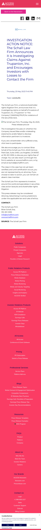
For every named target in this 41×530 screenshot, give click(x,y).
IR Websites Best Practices (20, 396)
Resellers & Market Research (20, 259)
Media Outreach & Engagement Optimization (20, 390)
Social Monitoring (20, 290)
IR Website (20, 311)
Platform (20, 440)
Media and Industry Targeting (20, 287)
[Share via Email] (38, 18)
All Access (20, 339)
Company (20, 443)
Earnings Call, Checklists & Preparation (20, 399)
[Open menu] (37, 3)
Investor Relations (20, 462)
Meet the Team (20, 459)
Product (19, 437)
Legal (20, 256)
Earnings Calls (20, 317)
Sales (20, 502)
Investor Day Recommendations (20, 405)
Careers (20, 465)
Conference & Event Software (20, 342)
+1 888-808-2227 (20, 499)
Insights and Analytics (20, 293)
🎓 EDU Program (20, 424)
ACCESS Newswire (20, 478)
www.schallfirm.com (9, 217)
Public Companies (20, 247)
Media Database (19, 278)
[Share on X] (27, 18)
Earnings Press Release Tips (19, 402)
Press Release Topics (20, 387)
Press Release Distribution (20, 275)
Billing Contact (20, 511)
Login (20, 496)
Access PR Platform (19, 272)
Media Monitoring (20, 284)
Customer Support (20, 505)
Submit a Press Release (20, 358)
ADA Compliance (19, 314)
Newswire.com (20, 480)
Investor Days (19, 323)
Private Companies (20, 250)
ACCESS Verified (20, 296)
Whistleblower (19, 326)
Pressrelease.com (20, 483)
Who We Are (20, 456)
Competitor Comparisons (20, 393)
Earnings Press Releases (20, 320)
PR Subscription (20, 355)
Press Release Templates (19, 418)
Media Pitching (20, 281)
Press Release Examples (20, 421)
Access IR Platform (20, 308)
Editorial (20, 508)
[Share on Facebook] (22, 18)
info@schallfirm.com (10, 215)
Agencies (20, 253)
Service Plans (19, 371)
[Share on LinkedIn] (33, 18)
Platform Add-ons (20, 374)
